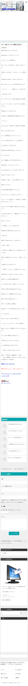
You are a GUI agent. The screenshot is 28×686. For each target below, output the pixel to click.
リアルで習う (18, 673)
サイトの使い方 (18, 669)
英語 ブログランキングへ (6, 383)
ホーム (2, 669)
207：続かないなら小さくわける (8, 468)
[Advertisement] (14, 26)
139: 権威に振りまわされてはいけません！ (16, 444)
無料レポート (4, 673)
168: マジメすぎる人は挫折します (14, 457)
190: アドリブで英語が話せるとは (15, 437)
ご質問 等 (17, 677)
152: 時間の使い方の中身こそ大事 (14, 424)
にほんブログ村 (5, 375)
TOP (13, 662)
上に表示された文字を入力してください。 (11, 509)
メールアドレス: (5, 595)
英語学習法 (4, 47)
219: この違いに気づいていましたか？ (15, 430)
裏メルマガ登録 (4, 677)
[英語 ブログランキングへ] (5, 380)
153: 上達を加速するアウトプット (14, 450)
